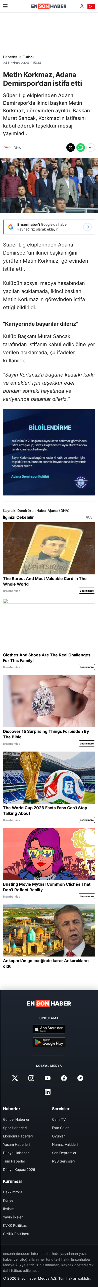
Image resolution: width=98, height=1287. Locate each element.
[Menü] (5, 6)
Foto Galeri (60, 1128)
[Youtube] (47, 1078)
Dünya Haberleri (16, 1153)
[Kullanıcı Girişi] (82, 6)
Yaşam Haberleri (16, 1144)
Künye (8, 1200)
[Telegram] (80, 1078)
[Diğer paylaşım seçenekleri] (90, 147)
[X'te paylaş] (70, 147)
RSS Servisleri (63, 1161)
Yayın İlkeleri (13, 1217)
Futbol (28, 57)
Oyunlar (58, 1136)
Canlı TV (59, 1119)
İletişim (8, 1209)
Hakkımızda (12, 1192)
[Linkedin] (47, 1091)
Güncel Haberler (16, 1119)
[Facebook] (64, 1078)
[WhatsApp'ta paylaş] (80, 147)
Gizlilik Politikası (16, 1234)
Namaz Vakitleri (65, 1144)
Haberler (10, 57)
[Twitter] (15, 1078)
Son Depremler (64, 1153)
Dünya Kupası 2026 (19, 1169)
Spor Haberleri (15, 1128)
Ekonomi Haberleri (18, 1136)
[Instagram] (31, 1078)
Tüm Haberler (14, 1161)
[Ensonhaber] (49, 6)
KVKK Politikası (15, 1225)
